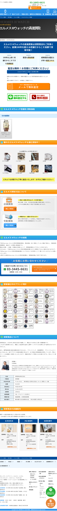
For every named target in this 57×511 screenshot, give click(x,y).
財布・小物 (42, 492)
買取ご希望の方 (32, 471)
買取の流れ (25, 14)
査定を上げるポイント (33, 483)
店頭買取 (32, 475)
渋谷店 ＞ (10, 461)
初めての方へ (16, 14)
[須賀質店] (7, 4)
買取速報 (31, 489)
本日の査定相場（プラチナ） (42, 477)
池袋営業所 (48, 421)
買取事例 (50, 481)
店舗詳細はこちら (12, 446)
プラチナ (42, 487)
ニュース (50, 478)
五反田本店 (9, 421)
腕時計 (41, 483)
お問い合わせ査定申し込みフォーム (52, 473)
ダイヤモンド (43, 497)
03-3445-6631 (37, 2)
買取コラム (51, 484)
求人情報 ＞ (29, 461)
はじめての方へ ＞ (39, 461)
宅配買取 (32, 477)
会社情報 (50, 487)
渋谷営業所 (28, 421)
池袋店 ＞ (19, 461)
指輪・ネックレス (43, 494)
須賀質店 (7, 472)
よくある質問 (33, 479)
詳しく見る (9, 209)
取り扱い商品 (42, 481)
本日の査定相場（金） (42, 472)
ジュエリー (42, 488)
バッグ (41, 490)
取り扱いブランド (33, 487)
